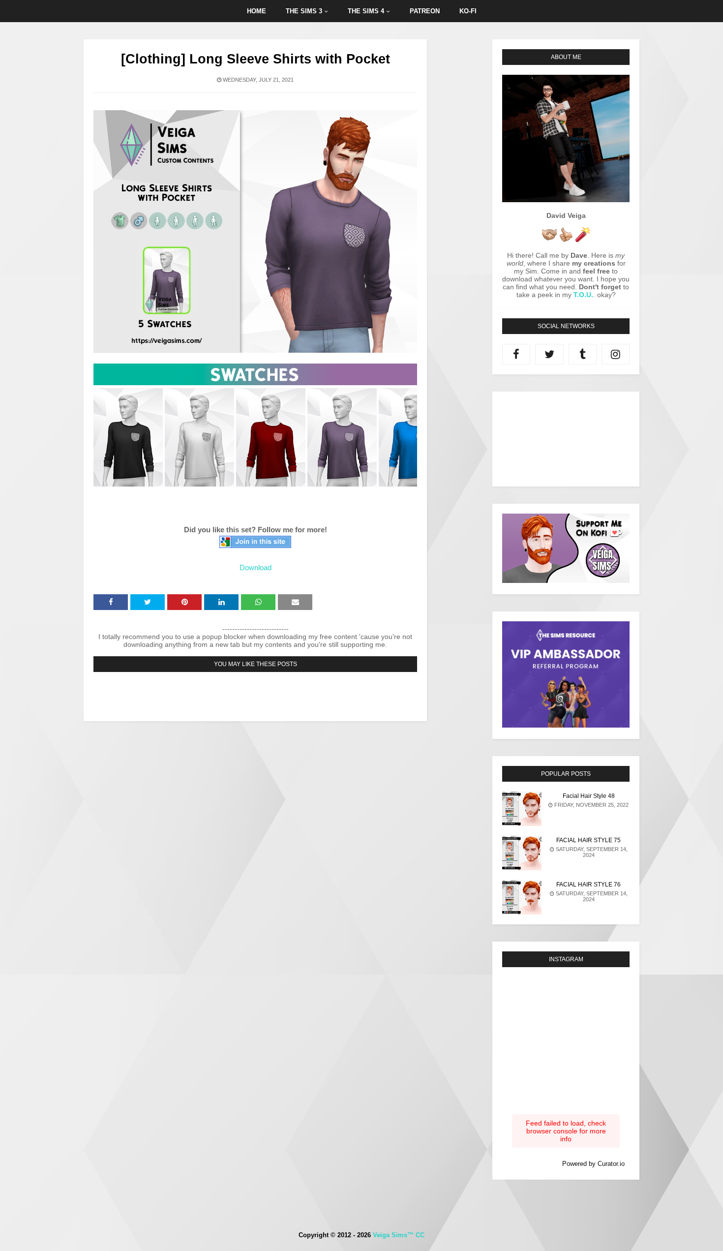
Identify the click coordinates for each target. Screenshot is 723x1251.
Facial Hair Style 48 (589, 796)
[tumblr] (583, 354)
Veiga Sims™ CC (398, 1235)
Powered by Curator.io (593, 1163)
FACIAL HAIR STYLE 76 (588, 884)
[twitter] (549, 354)
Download (255, 567)
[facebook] (516, 354)
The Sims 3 (304, 11)
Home (256, 11)
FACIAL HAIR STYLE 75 (588, 840)
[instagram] (616, 354)
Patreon (425, 11)
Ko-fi (468, 11)
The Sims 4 (366, 11)
